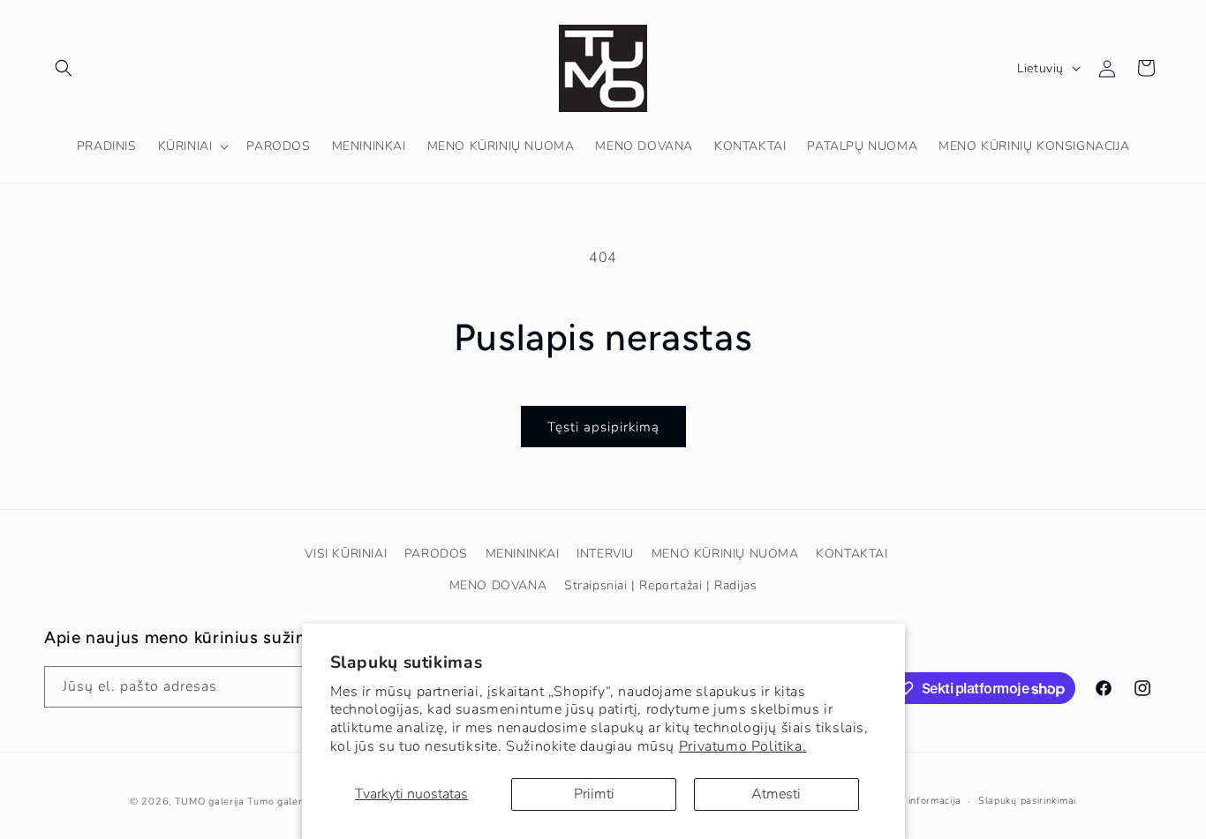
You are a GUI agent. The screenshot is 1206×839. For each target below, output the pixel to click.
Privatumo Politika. (742, 746)
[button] (63, 68)
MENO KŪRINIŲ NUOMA (725, 553)
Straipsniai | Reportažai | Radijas (660, 585)
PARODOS (436, 553)
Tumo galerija (280, 801)
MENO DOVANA (498, 585)
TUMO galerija (210, 801)
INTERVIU (605, 553)
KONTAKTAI (851, 553)
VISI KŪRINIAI (346, 553)
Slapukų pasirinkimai (1027, 800)
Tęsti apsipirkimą (603, 427)
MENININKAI (523, 553)
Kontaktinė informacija (907, 800)
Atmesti (776, 794)
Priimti (594, 794)
